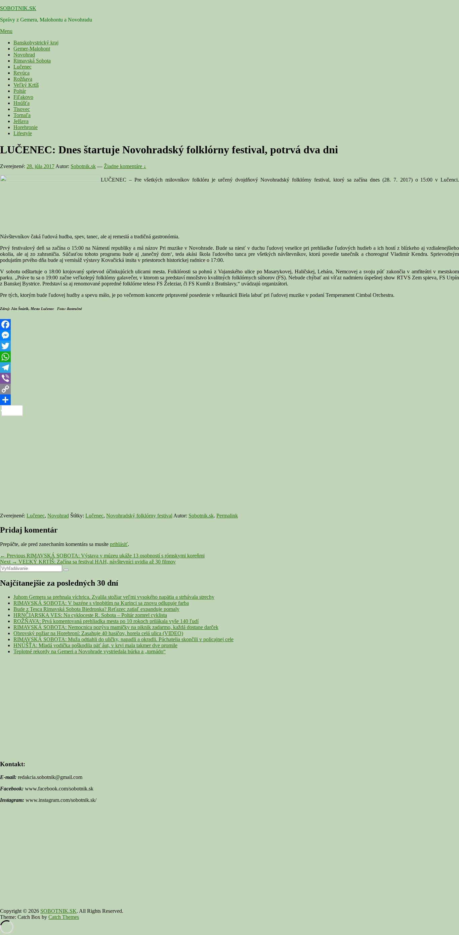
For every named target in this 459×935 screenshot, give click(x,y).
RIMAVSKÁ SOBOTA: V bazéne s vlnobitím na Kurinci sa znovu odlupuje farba (101, 603)
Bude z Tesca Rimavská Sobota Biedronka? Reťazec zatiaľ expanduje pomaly (96, 609)
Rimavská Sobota (32, 61)
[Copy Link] (229, 389)
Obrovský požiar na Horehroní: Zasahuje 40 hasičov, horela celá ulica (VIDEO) (98, 633)
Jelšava (21, 121)
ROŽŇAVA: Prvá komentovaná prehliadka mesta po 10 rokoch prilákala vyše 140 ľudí (106, 621)
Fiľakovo (23, 97)
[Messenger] (229, 335)
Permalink (227, 515)
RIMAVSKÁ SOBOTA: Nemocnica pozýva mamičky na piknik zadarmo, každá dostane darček (115, 627)
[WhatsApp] (229, 356)
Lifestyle (22, 133)
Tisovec (21, 109)
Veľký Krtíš (26, 85)
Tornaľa (22, 115)
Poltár (19, 91)
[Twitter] (229, 346)
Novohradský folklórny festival (139, 515)
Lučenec (22, 67)
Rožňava (22, 79)
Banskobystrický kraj (35, 42)
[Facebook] (229, 324)
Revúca (21, 73)
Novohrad (24, 54)
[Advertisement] (201, 463)
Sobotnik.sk (83, 166)
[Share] (229, 399)
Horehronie (25, 127)
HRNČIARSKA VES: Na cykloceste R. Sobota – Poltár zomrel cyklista (90, 615)
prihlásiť (119, 544)
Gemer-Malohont (31, 48)
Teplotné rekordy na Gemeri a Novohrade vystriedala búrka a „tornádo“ (89, 651)
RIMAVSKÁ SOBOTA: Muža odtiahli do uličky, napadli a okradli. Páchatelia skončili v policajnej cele (123, 639)
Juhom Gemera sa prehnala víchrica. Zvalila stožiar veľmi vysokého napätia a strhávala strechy (113, 597)
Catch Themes (63, 917)
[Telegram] (229, 367)
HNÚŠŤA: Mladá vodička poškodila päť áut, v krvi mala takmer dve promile (95, 645)
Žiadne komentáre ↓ (125, 166)
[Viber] (229, 378)
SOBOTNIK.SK (18, 8)
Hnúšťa (21, 103)
